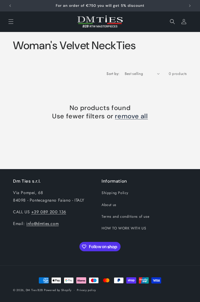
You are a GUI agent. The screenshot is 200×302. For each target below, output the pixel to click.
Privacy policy (86, 290)
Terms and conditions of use (125, 216)
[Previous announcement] (10, 5)
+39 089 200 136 (48, 212)
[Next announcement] (190, 5)
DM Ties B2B (34, 290)
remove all (131, 116)
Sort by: (113, 73)
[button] (11, 21)
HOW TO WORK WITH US (124, 228)
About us (109, 204)
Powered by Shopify (58, 290)
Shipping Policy (115, 192)
